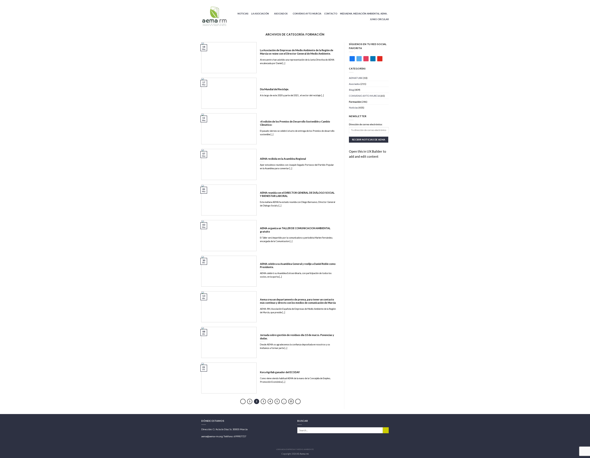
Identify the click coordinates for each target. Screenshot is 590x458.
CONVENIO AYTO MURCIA (307, 13)
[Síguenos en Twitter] (387, 2)
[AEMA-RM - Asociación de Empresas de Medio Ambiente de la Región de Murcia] (215, 16)
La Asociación (260, 13)
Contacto (330, 13)
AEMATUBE (356, 77)
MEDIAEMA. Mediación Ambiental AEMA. (363, 13)
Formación (355, 101)
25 (291, 401)
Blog (351, 89)
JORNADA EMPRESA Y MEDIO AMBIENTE (295, 449)
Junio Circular (379, 19)
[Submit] (386, 430)
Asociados (281, 13)
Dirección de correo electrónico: (365, 124)
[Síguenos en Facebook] (384, 2)
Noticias (243, 13)
